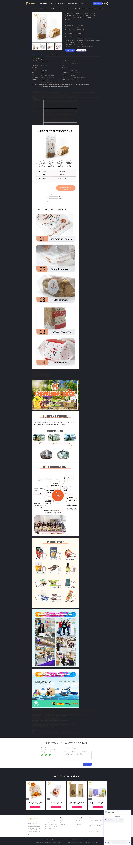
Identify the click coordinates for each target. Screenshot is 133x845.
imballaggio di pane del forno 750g (39, 732)
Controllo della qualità (69, 3)
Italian (105, 3)
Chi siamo (51, 3)
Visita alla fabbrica (59, 3)
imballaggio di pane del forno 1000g (73, 732)
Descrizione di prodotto (52, 54)
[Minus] (129, 812)
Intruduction (62, 826)
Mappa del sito (60, 839)
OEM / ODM (77, 820)
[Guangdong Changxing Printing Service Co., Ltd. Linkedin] (32, 834)
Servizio (61, 822)
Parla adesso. (97, 3)
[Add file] (106, 842)
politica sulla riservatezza (73, 839)
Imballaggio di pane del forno (51, 826)
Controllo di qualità (48, 839)
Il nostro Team (63, 824)
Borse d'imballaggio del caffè (51, 828)
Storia (61, 820)
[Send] (129, 842)
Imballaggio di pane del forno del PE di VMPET (56, 732)
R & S (75, 822)
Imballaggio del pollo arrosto (51, 824)
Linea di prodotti (78, 824)
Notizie (82, 3)
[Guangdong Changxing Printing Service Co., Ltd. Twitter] (29, 834)
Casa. (41, 3)
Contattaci (77, 3)
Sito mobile (86, 839)
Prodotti (45, 3)
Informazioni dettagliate (38, 54)
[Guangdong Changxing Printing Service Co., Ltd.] (43, 755)
